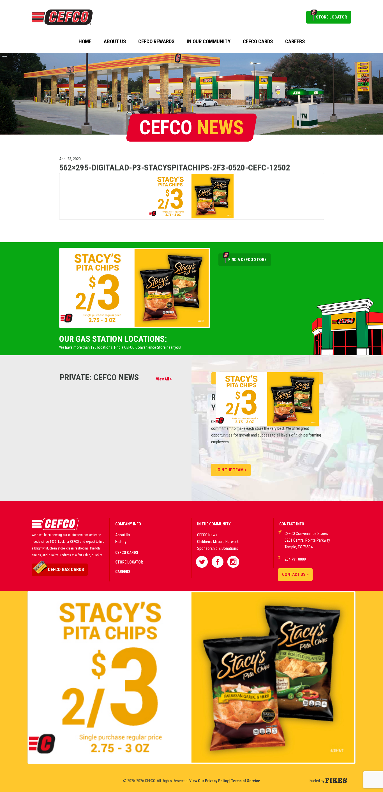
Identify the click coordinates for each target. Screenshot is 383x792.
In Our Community (208, 41)
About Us (115, 41)
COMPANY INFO (128, 524)
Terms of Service (245, 781)
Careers (295, 41)
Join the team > (230, 469)
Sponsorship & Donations (217, 548)
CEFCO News (207, 535)
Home (85, 41)
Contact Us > (295, 574)
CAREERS (122, 571)
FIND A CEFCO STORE (247, 259)
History (120, 541)
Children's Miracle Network (218, 541)
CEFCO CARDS (126, 552)
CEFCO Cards (258, 41)
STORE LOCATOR (331, 17)
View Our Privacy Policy (209, 781)
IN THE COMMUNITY (214, 524)
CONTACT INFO (291, 524)
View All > (164, 379)
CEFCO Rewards (156, 41)
